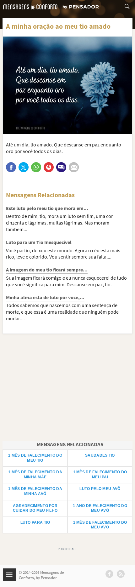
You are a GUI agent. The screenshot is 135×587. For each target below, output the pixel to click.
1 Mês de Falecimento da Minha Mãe (35, 474)
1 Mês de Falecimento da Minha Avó (35, 491)
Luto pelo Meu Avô (99, 489)
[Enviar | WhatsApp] (36, 167)
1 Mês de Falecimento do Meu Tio (35, 458)
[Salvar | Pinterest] (49, 167)
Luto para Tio (35, 522)
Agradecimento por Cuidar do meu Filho (35, 508)
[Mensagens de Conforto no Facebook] (109, 574)
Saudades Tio (100, 455)
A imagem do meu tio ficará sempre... (47, 269)
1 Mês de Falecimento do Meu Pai (100, 474)
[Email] (74, 167)
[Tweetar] (24, 167)
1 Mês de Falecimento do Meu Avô (100, 525)
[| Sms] (61, 167)
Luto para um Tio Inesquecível (39, 242)
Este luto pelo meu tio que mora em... (47, 208)
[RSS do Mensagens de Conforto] (121, 574)
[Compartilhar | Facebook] (11, 167)
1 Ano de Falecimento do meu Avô (100, 508)
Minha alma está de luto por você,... (45, 297)
